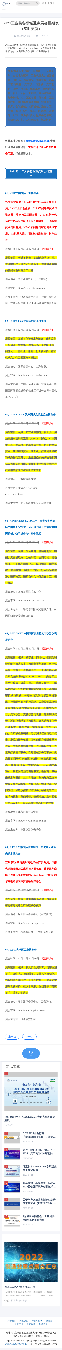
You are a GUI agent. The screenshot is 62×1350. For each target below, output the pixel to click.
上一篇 (12, 1036)
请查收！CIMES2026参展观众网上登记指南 (40, 1168)
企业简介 (50, 1321)
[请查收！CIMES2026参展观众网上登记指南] (12, 1171)
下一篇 (29, 1036)
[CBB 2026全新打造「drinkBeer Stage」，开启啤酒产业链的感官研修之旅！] (12, 1137)
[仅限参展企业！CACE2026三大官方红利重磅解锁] (31, 1091)
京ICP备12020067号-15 (16, 1344)
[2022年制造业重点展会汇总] (31, 1262)
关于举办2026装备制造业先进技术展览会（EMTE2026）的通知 (39, 1201)
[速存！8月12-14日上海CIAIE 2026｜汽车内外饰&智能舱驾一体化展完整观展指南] (12, 1154)
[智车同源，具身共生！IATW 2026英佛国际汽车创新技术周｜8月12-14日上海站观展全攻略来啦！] (12, 1187)
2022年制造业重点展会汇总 (19, 1287)
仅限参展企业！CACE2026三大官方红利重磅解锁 (29, 1118)
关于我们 (11, 1321)
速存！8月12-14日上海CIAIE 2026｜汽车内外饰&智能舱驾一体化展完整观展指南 (39, 1152)
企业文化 (18, 1324)
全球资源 (43, 1324)
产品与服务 (37, 1321)
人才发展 (31, 1324)
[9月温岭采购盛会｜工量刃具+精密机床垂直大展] (12, 1220)
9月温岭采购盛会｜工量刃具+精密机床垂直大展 (39, 1218)
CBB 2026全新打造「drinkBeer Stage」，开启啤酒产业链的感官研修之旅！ (39, 1135)
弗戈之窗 (23, 1321)
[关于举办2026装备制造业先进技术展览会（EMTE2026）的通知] (12, 1204)
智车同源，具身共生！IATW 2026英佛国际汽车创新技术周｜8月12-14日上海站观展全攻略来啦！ (39, 1185)
